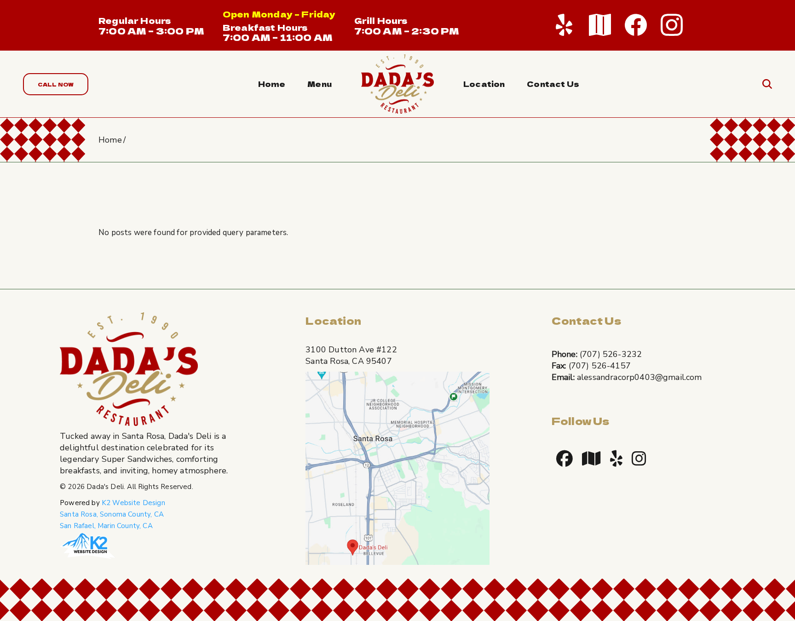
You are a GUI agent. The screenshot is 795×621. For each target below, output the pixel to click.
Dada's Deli (105, 486)
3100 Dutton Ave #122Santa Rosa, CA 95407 (351, 355)
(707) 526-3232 (611, 354)
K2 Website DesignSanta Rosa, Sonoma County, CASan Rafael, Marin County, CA (112, 514)
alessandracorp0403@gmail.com (639, 377)
